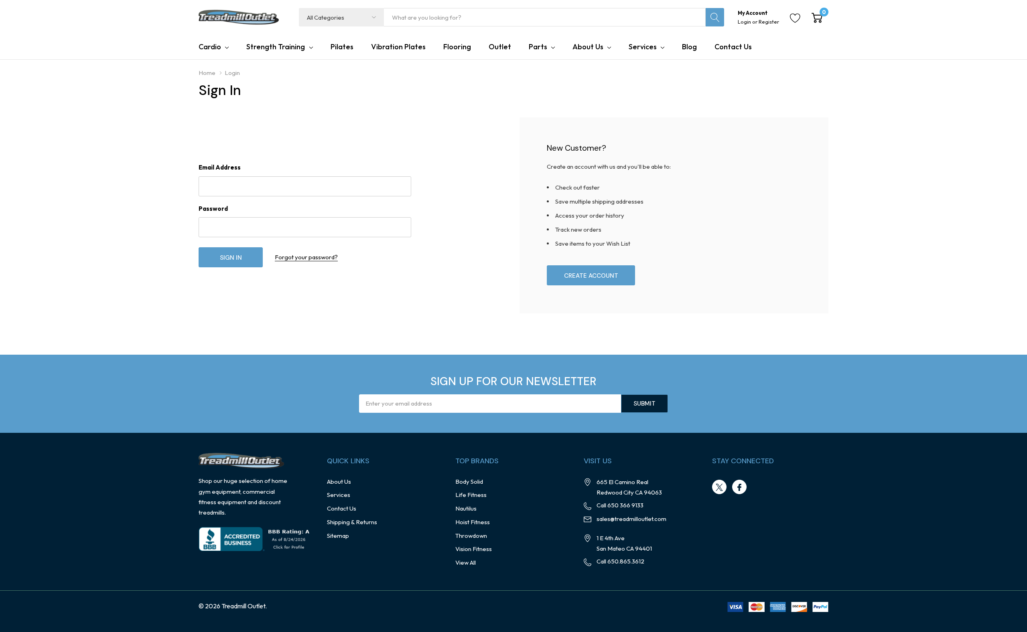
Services (643, 46)
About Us (587, 46)
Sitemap (338, 535)
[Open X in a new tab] (719, 487)
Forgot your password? (306, 257)
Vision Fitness (473, 549)
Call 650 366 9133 (620, 505)
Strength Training (275, 46)
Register (769, 21)
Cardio (210, 46)
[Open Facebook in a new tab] (739, 487)
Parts (538, 46)
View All (465, 562)
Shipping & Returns (352, 522)
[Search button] (715, 17)
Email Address (220, 167)
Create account (591, 276)
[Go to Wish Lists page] (795, 17)
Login (745, 21)
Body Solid (469, 481)
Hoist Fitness (472, 522)
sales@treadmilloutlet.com (631, 519)
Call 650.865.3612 (620, 561)
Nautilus (466, 508)
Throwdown (471, 535)
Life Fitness (471, 495)
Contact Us (341, 508)
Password (213, 208)
